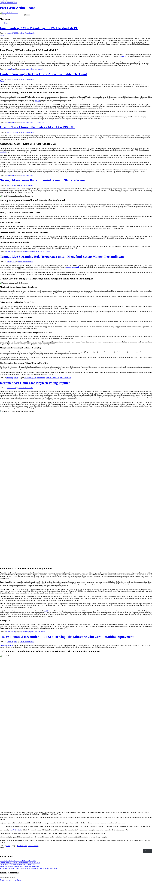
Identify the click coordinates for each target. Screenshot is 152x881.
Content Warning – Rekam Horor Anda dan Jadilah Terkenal (43, 74)
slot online (46, 251)
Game (8, 69)
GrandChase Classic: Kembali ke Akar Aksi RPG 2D (37, 127)
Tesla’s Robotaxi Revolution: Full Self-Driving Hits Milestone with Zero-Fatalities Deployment (67, 637)
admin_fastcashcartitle (27, 33)
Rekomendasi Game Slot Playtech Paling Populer (35, 383)
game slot (24, 251)
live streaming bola (30, 378)
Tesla (25, 846)
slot (41, 251)
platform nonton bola (52, 378)
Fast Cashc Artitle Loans (17, 8)
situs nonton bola (65, 378)
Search (2, 15)
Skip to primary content (7, 1)
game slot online (33, 251)
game (23, 69)
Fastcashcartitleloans (6, 645)
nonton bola (41, 378)
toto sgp (37, 101)
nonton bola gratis (72, 267)
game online (30, 69)
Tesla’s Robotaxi (15, 830)
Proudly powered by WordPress (10, 880)
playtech (31, 631)
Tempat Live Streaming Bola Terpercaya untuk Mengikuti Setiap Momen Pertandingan (62, 256)
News (13, 69)
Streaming (9, 378)
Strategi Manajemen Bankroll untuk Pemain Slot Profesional (43, 180)
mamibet (3, 152)
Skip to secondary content (8, 3)
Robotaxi (20, 846)
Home (6, 23)
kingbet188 (122, 56)
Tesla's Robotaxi (33, 846)
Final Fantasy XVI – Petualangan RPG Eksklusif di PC (39, 28)
